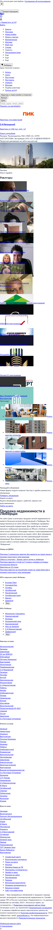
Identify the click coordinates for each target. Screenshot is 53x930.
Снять (7, 75)
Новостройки (10, 34)
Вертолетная (5, 736)
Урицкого (4, 734)
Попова (3, 695)
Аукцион (8, 864)
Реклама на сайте (12, 875)
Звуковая (3, 811)
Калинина (4, 775)
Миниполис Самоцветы (15, 613)
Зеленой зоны (6, 839)
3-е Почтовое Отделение (10, 718)
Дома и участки (11, 37)
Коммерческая (11, 39)
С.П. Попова (5, 778)
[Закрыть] (2, 4)
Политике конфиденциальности (33, 913)
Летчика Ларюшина (8, 659)
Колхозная (4, 798)
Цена (3, 100)
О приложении (6, 926)
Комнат (4, 97)
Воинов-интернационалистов (12, 770)
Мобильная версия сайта (10, 923)
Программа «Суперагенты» (16, 869)
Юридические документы (16, 859)
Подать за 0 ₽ (11, 90)
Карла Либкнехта (7, 850)
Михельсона (5, 837)
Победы (3, 687)
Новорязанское (6, 844)
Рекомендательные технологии (32, 918)
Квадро (8, 598)
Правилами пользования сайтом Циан (29, 905)
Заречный (9, 600)
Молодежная (5, 664)
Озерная (3, 711)
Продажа (9, 32)
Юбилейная (5, 657)
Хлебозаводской (7, 749)
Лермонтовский (11, 616)
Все (7, 603)
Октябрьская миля (13, 595)
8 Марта (3, 785)
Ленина (3, 842)
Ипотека (8, 42)
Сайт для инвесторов (14, 890)
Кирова (3, 690)
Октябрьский (10, 590)
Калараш (9, 618)
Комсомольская (6, 680)
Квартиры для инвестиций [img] (11, 119)
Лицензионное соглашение (40, 907)
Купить (8, 72)
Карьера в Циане (12, 888)
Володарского (6, 813)
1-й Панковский (6, 669)
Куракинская (5, 752)
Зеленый (3, 728)
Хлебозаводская (7, 693)
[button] (26, 126)
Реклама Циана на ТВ (14, 867)
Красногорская (6, 762)
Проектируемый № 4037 (10, 708)
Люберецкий (10, 631)
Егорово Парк (11, 582)
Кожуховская (5, 767)
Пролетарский (11, 593)
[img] (28, 119)
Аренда (8, 29)
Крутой (3, 677)
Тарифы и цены (11, 872)
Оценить (8, 82)
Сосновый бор (11, 585)
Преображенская (7, 667)
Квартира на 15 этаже (9, 567)
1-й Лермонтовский (13, 629)
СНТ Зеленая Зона (7, 847)
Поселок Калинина (8, 739)
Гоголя (3, 713)
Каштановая (5, 662)
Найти (17, 106)
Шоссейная (5, 703)
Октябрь (8, 587)
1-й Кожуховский (7, 832)
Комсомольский (6, 706)
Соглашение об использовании (37, 1)
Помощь (8, 880)
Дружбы (3, 675)
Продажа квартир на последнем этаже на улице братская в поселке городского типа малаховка (25, 570)
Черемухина (5, 731)
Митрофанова (6, 757)
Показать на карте (7, 106)
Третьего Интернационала (11, 816)
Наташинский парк (13, 621)
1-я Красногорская (8, 685)
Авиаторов (4, 716)
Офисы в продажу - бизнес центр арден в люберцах (22, 559)
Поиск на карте (11, 862)
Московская (5, 826)
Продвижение (11, 877)
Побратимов (5, 793)
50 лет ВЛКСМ (6, 654)
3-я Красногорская (8, 783)
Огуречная (4, 834)
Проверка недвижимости (15, 885)
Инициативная (6, 682)
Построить (9, 80)
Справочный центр (13, 857)
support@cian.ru (23, 915)
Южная (3, 700)
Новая (2, 821)
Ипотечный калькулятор (15, 882)
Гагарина (3, 672)
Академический (11, 624)
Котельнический (7, 646)
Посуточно (9, 77)
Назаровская (5, 698)
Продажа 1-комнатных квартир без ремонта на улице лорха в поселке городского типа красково (26, 555)
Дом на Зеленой (12, 626)
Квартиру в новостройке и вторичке (16, 95)
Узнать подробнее (7, 133)
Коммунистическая (8, 765)
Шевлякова (4, 651)
